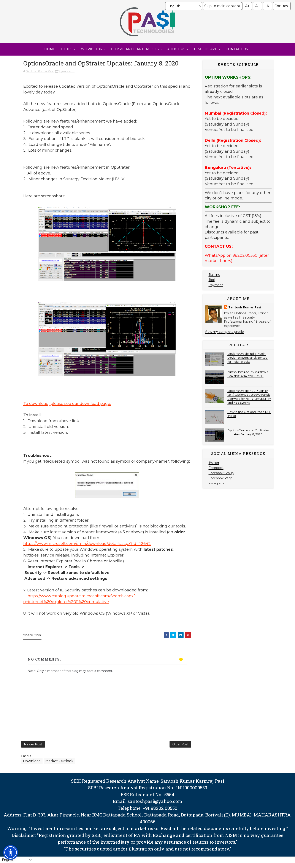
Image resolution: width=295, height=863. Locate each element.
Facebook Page (221, 478)
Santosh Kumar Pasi (244, 307)
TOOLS (67, 49)
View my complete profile (224, 332)
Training (214, 275)
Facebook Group (221, 473)
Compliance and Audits (135, 49)
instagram (216, 483)
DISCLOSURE (205, 49)
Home (50, 49)
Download (32, 761)
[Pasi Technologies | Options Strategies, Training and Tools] (147, 38)
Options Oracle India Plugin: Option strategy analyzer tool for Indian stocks (247, 357)
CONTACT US (237, 49)
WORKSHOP (92, 49)
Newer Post (33, 744)
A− (257, 6)
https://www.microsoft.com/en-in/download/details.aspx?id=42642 (87, 543)
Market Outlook (59, 761)
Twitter (214, 463)
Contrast (281, 6)
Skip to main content (222, 6)
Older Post (180, 744)
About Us (176, 49)
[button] (10, 852)
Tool (212, 280)
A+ (247, 6)
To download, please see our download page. (67, 403)
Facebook (216, 468)
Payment (216, 285)
